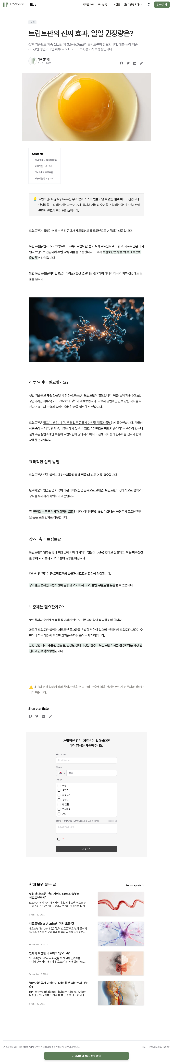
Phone (59, 767)
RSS (144, 1046)
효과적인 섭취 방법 (43, 166)
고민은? (59, 779)
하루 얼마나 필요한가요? (46, 160)
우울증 (65, 799)
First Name (61, 754)
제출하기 (86, 848)
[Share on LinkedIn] (134, 63)
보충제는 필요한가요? (45, 178)
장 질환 (65, 804)
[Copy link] (141, 63)
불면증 (65, 790)
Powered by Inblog (160, 1046)
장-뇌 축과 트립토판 (44, 172)
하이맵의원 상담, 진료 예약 (86, 1056)
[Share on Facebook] (121, 63)
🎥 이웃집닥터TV (133, 4)
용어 (32, 22)
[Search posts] (149, 5)
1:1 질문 (115, 4)
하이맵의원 (44, 59)
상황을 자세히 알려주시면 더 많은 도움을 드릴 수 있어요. (78, 820)
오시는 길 (102, 4)
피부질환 (66, 794)
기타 (64, 813)
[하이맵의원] (32, 61)
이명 (64, 785)
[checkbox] (59, 785)
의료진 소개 (88, 4)
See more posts (133, 885)
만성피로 (66, 809)
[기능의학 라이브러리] (13, 4)
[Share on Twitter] (128, 63)
